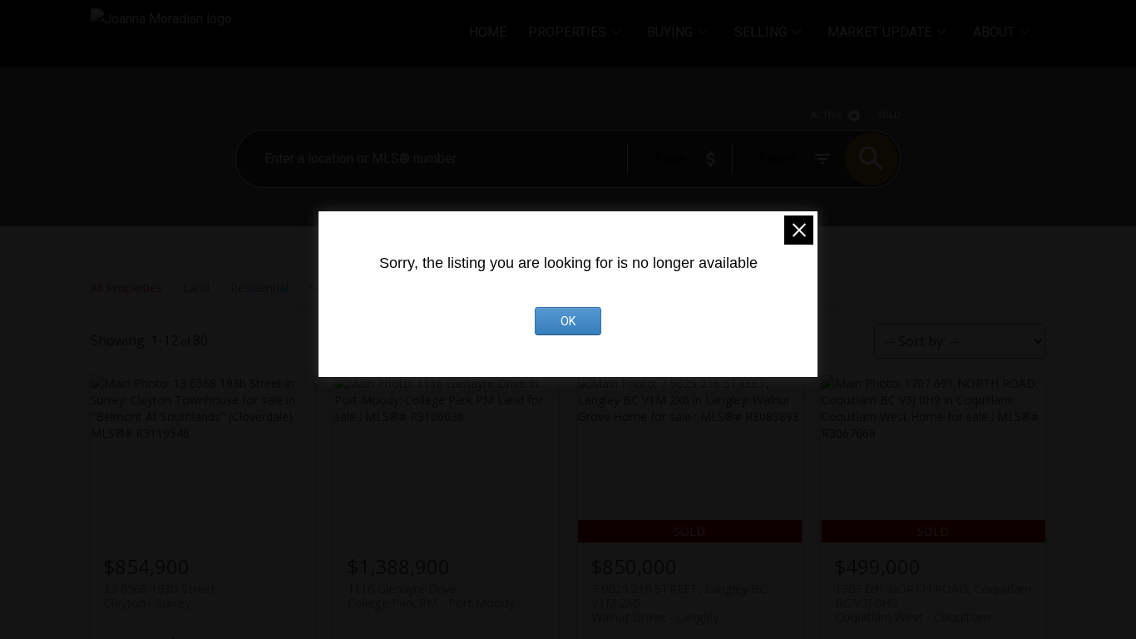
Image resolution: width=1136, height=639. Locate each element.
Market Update (879, 32)
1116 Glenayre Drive (431, 596)
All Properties (126, 287)
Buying (670, 32)
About (994, 32)
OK (568, 321)
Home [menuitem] (487, 32)
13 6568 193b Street (159, 596)
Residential (259, 287)
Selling (760, 32)
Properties (567, 32)
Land (196, 287)
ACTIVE (826, 115)
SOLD (889, 115)
